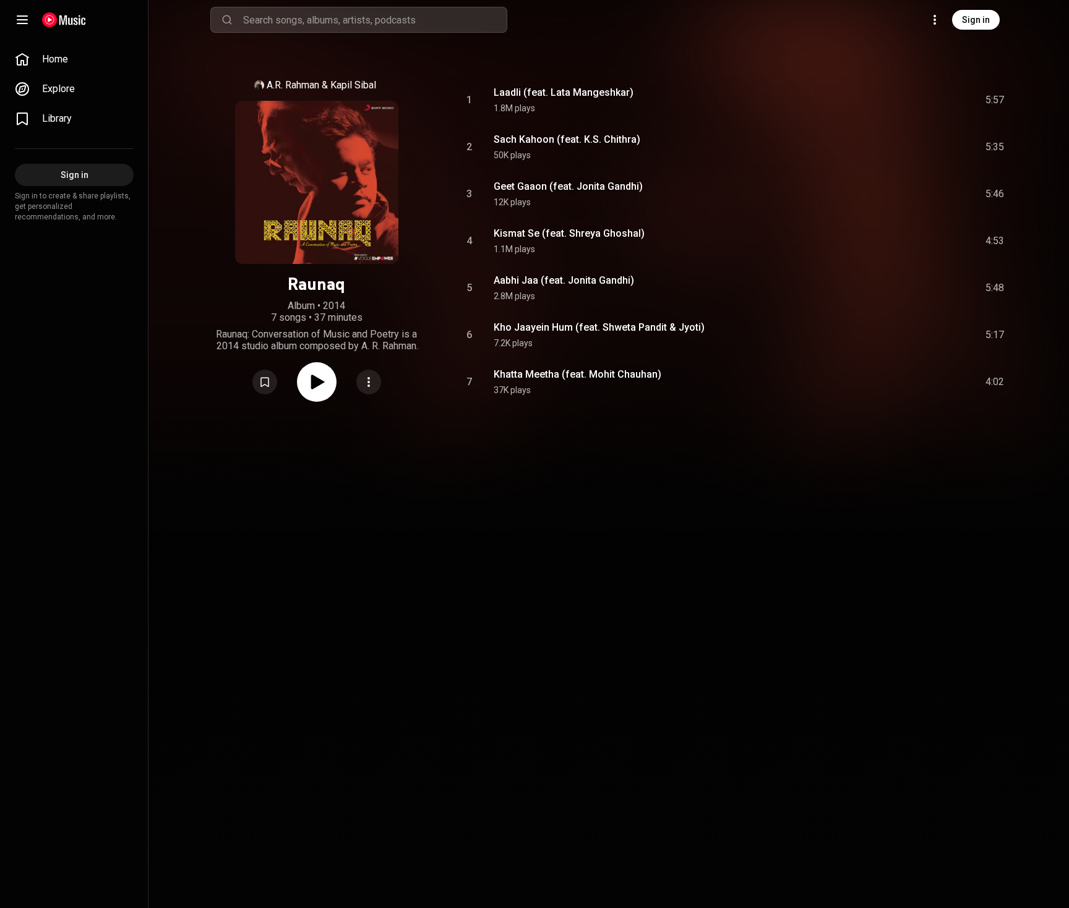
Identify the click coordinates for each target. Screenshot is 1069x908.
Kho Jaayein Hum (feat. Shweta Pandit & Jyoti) (599, 327)
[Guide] (22, 19)
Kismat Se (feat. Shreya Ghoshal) (569, 233)
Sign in (976, 20)
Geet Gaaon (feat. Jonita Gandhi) (568, 186)
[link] (74, 59)
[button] (264, 382)
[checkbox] (995, 100)
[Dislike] (925, 100)
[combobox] (375, 19)
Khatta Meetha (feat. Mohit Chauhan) (577, 374)
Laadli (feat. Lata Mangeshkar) (563, 92)
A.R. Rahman (293, 85)
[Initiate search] (227, 20)
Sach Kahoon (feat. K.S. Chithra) (567, 139)
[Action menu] (368, 382)
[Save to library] (264, 382)
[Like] (901, 100)
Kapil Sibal (353, 85)
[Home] (64, 19)
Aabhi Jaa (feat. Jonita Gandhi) (564, 280)
